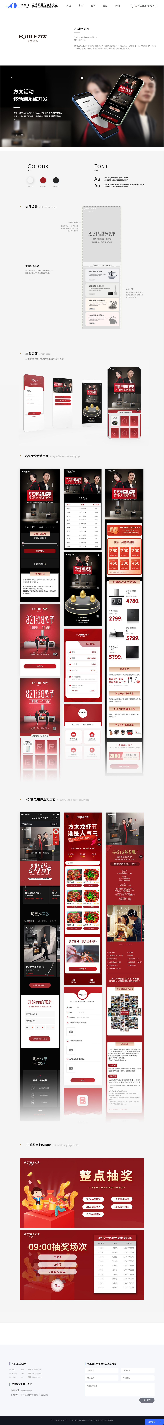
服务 (93, 5)
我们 (117, 5)
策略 (105, 5)
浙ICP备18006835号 (106, 1420)
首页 (68, 5)
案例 (80, 5)
